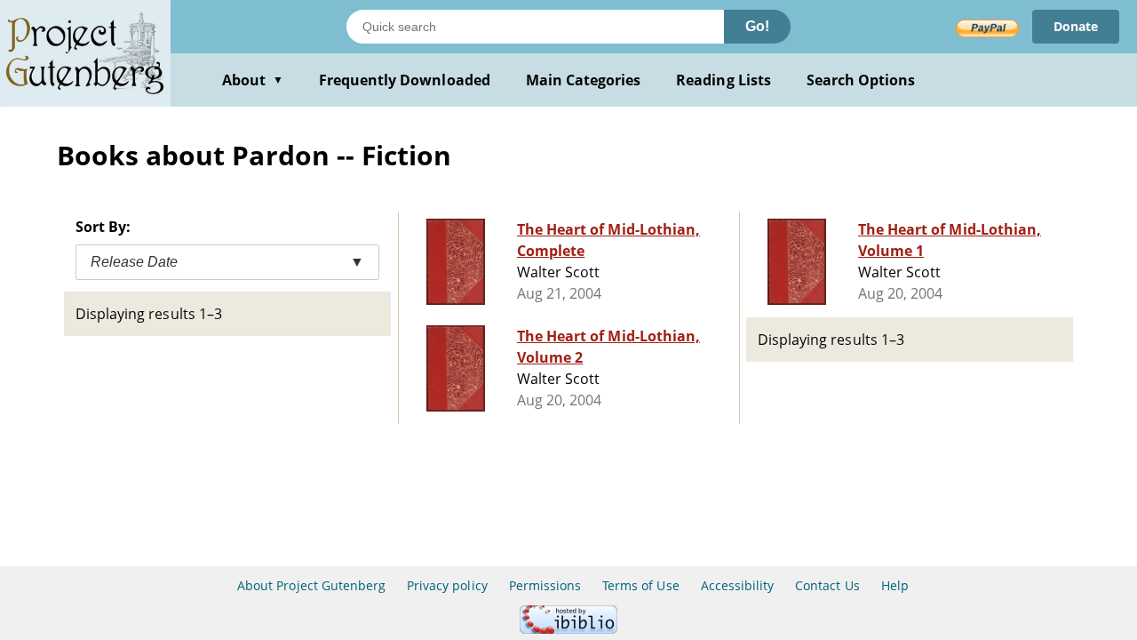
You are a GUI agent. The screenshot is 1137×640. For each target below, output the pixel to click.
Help (895, 585)
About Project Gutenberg (311, 585)
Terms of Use (640, 585)
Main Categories (583, 80)
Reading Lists (723, 80)
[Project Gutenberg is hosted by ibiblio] (568, 628)
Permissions (545, 585)
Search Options (861, 80)
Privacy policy (447, 585)
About (252, 80)
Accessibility (738, 585)
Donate (1076, 26)
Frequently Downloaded (404, 80)
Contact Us (827, 585)
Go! (757, 26)
